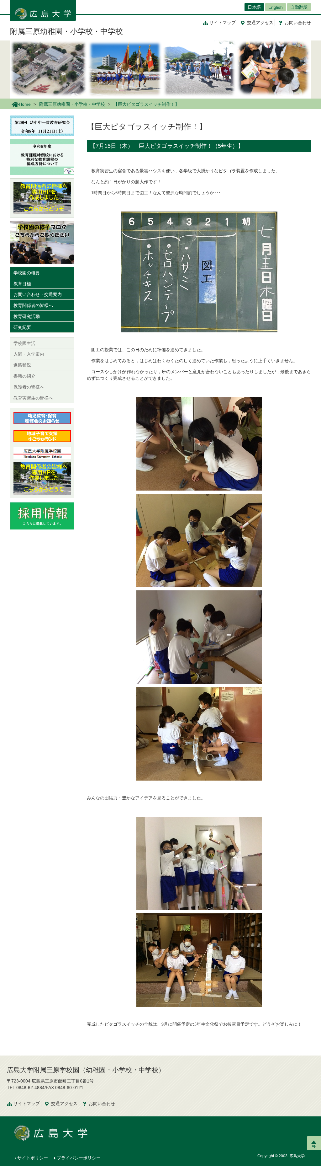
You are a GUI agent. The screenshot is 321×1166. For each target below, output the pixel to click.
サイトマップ (222, 22)
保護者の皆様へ (28, 387)
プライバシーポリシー (79, 1157)
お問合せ (298, 22)
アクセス (260, 22)
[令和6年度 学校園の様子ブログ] (42, 241)
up (314, 1145)
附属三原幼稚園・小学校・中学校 (66, 31)
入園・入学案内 (28, 354)
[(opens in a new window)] (42, 198)
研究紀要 (22, 327)
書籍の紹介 (24, 376)
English (275, 7)
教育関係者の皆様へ (33, 305)
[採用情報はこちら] (42, 515)
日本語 (254, 7)
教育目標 (22, 283)
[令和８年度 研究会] (42, 125)
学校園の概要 (26, 272)
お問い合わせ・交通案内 (37, 294)
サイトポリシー (32, 1157)
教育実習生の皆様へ (33, 397)
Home (25, 104)
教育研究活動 (26, 316)
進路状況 (22, 365)
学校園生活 (24, 343)
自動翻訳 (299, 7)
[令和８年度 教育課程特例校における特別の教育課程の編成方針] (42, 156)
